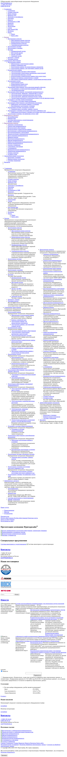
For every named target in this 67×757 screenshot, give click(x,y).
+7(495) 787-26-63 (6, 719)
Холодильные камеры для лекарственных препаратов (27, 67)
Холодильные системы (14, 46)
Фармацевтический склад (18, 85)
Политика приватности (8, 752)
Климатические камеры (15, 70)
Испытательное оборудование (17, 128)
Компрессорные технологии (16, 159)
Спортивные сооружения (15, 146)
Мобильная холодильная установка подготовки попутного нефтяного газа (33, 112)
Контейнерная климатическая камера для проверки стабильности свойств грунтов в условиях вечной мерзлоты (48, 651)
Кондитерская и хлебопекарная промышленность (22, 131)
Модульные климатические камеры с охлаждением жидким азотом (31, 79)
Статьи (10, 28)
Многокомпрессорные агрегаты (20, 40)
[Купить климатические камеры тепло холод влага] (13, 533)
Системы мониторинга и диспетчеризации (20, 120)
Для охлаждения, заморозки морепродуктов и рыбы (26, 96)
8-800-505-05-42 (5, 6)
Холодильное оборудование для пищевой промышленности (25, 92)
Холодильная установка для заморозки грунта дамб (23, 113)
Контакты (11, 24)
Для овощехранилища (17, 90)
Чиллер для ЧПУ (16, 54)
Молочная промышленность (16, 138)
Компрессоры (12, 118)
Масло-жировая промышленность (18, 135)
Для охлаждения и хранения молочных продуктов (26, 95)
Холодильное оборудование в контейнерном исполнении (25, 103)
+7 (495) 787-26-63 (6, 4)
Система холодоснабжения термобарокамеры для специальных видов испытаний (40, 603)
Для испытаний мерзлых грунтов (21, 74)
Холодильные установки (15, 48)
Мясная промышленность (15, 140)
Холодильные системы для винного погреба (21, 107)
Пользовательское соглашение (10, 744)
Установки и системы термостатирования (20, 99)
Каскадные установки (14, 157)
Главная (3, 743)
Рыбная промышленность (15, 143)
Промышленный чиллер (18, 51)
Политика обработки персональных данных (33, 744)
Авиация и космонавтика (15, 124)
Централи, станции (13, 57)
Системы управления (14, 160)
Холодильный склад (17, 82)
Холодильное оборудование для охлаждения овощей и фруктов (26, 87)
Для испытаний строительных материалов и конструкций (28, 73)
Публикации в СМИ (14, 21)
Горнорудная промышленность (17, 126)
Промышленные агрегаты (19, 43)
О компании (8, 9)
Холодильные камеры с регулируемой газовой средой (27, 68)
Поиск (10, 32)
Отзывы (15, 743)
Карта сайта (14, 35)
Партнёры (11, 18)
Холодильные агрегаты (15, 38)
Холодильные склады (14, 81)
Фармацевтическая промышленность (19, 149)
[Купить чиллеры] (8, 535)
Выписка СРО (12, 15)
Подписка (11, 31)
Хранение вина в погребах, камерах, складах (24, 109)
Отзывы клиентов (13, 12)
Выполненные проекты (11, 123)
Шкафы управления (14, 121)
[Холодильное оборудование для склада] (13, 532)
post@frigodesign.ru (6, 3)
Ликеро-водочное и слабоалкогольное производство (17, 732)
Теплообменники (13, 117)
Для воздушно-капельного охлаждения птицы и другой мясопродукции (32, 98)
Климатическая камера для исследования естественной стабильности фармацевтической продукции (46, 618)
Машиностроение (13, 137)
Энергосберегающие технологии (14, 156)
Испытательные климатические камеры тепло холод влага (28, 76)
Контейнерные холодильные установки (23, 106)
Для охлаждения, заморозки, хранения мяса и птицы (26, 93)
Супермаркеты (12, 148)
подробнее (4, 706)
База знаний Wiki (13, 29)
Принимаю (4, 755)
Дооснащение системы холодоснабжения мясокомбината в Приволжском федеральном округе (37, 641)
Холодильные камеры (14, 62)
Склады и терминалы (14, 145)
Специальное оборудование (12, 60)
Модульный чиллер (17, 53)
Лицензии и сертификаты (15, 17)
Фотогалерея (11, 26)
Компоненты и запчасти (11, 115)
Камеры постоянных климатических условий (24, 78)
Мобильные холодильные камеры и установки (25, 104)
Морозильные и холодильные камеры (22, 63)
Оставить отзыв (12, 154)
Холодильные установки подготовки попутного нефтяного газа (27, 110)
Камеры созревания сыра (18, 65)
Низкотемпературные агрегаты (20, 42)
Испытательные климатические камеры (19, 129)
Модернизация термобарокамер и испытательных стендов (47, 610)
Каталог (6, 37)
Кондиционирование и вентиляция (18, 132)
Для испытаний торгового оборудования (23, 71)
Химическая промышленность (17, 151)
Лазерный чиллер (16, 56)
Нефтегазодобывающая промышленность (20, 142)
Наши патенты (12, 13)
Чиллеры (10, 49)
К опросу (3, 696)
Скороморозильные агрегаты (19, 45)
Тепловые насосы (13, 59)
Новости (10, 20)
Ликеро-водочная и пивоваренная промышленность (23, 134)
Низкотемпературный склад (19, 84)
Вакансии (11, 23)
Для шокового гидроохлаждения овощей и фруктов (26, 88)
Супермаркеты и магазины (10, 740)
